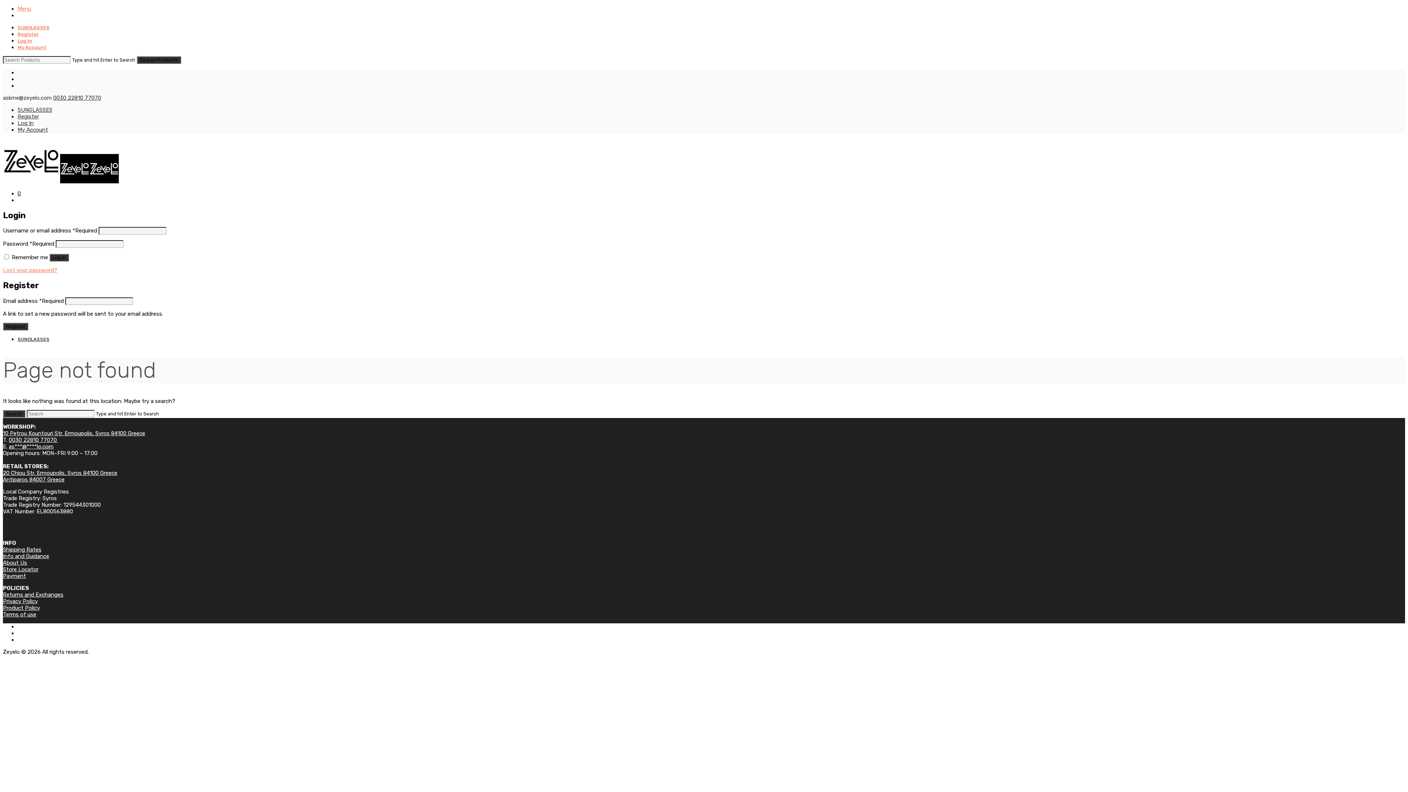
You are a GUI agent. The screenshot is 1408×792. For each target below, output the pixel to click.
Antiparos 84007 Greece (34, 479)
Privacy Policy (20, 601)
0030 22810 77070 (77, 98)
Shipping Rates (22, 549)
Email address (33, 301)
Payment (14, 576)
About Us (15, 563)
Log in (59, 257)
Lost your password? (30, 270)
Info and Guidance (26, 556)
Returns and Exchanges (33, 594)
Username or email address (50, 230)
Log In (25, 41)
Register (28, 34)
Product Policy (21, 608)
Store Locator (20, 569)
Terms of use (19, 614)
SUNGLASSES (34, 27)
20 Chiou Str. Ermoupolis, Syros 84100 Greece (60, 473)
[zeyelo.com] (61, 181)
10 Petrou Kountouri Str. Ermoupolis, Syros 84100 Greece (74, 433)
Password (28, 244)
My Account (32, 47)
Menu (24, 9)
